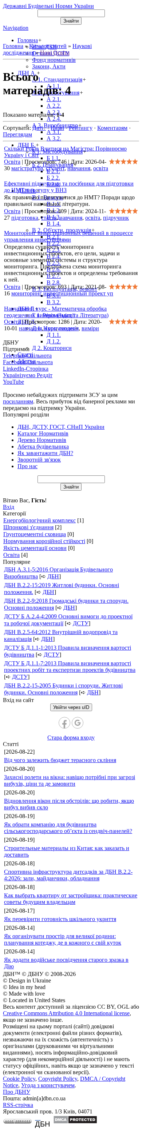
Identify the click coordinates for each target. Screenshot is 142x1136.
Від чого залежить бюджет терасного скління (60, 760)
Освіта (12, 162)
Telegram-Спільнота (27, 355)
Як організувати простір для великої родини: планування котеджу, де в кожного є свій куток (62, 939)
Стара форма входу (71, 737)
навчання (78, 168)
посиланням (18, 401)
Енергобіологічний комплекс (39, 520)
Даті (37, 128)
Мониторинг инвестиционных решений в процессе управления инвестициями (68, 236)
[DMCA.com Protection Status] (75, 1122)
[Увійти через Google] (77, 723)
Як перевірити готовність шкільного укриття (60, 919)
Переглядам (17, 134)
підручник (116, 218)
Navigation (15, 28)
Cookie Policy (19, 1079)
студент (55, 168)
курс (50, 328)
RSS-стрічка (18, 1105)
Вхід (8, 507)
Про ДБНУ (16, 1092)
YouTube (13, 382)
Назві (57, 128)
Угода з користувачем (48, 1085)
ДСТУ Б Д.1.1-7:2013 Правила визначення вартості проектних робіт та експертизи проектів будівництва (69, 666)
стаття (48, 218)
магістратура (27, 168)
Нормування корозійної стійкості (44, 541)
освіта (100, 168)
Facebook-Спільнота (28, 362)
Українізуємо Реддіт (27, 375)
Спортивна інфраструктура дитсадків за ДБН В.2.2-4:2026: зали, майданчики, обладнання (68, 875)
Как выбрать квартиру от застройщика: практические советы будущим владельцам (70, 898)
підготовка (24, 218)
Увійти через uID (71, 707)
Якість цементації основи (35, 548)
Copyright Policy (57, 1079)
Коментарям (112, 128)
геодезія (69, 328)
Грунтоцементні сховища (34, 534)
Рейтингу (80, 128)
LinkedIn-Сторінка (25, 369)
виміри (90, 328)
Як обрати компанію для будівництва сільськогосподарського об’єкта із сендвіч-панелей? (68, 827)
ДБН (53, 576)
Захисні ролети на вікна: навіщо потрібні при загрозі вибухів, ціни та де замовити (69, 780)
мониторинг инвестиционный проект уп (62, 293)
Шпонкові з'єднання (28, 527)
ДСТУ (80, 623)
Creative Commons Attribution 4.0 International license (66, 1013)
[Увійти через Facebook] (64, 723)
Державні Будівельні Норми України (48, 6)
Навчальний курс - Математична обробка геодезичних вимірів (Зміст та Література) (56, 312)
